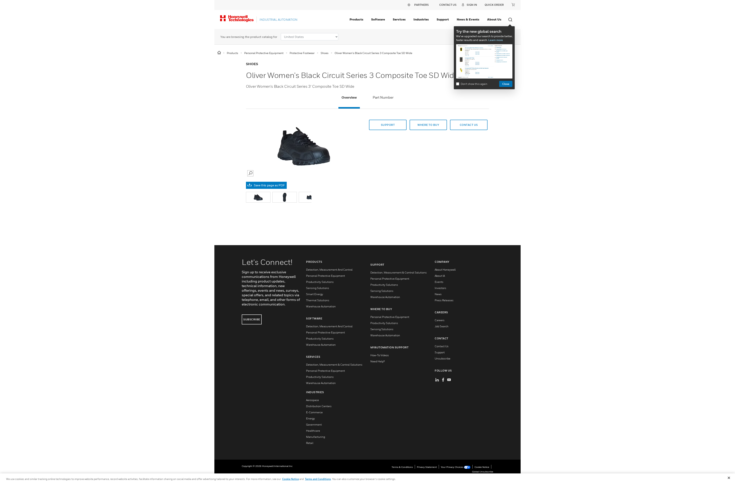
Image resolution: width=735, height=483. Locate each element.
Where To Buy (428, 124)
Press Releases (444, 300)
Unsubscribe (442, 358)
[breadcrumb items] (219, 53)
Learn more (495, 40)
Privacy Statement (427, 467)
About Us (494, 19)
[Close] (729, 478)
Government (314, 424)
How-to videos (379, 355)
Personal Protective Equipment (325, 275)
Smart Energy (314, 294)
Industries (421, 19)
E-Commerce (314, 412)
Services (399, 19)
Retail (309, 443)
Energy (310, 418)
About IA (440, 275)
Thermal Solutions (317, 300)
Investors (440, 288)
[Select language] (408, 4)
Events (439, 281)
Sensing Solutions (317, 288)
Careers (439, 320)
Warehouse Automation (321, 306)
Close (505, 83)
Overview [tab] (349, 97)
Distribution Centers (319, 406)
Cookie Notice (481, 467)
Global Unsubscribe (482, 471)
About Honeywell (445, 269)
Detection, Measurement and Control (329, 269)
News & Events (468, 19)
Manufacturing (315, 436)
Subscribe (251, 319)
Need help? (377, 361)
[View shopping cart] (513, 4)
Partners (421, 4)
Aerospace (312, 400)
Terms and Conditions (318, 479)
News (438, 294)
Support (443, 19)
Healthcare (313, 430)
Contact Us (441, 346)
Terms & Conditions (402, 467)
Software (378, 19)
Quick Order (494, 4)
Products (356, 19)
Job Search (441, 326)
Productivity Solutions (320, 281)
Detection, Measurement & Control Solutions (334, 364)
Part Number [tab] (383, 97)
